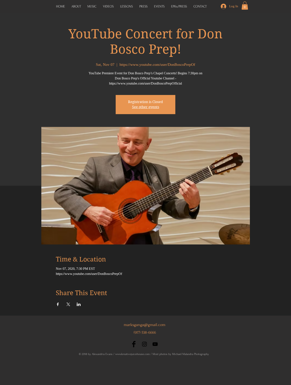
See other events (145, 107)
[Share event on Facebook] (58, 304)
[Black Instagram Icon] (144, 344)
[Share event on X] (68, 304)
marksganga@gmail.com (144, 324)
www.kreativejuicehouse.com (132, 354)
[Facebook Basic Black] (134, 344)
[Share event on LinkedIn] (79, 304)
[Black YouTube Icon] (155, 344)
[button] (179, 6)
